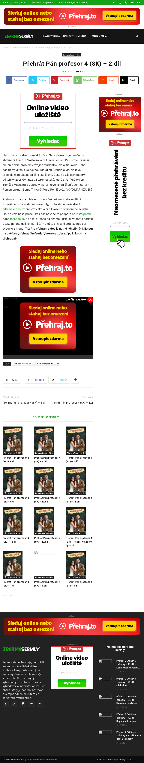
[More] (75, 380)
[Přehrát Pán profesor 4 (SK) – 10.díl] (48, 481)
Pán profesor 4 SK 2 (23, 363)
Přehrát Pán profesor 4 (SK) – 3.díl (24, 402)
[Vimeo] (126, 2)
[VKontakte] (132, 2)
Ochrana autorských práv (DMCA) (72, 2)
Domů (6, 47)
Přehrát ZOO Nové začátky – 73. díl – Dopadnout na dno (126, 717)
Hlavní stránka (51, 36)
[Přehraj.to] (72, 16)
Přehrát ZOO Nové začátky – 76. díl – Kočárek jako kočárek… (128, 664)
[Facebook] (114, 2)
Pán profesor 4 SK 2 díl (48, 363)
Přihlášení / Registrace (42, 2)
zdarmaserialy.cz (14, 209)
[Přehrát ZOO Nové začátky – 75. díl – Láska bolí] (106, 683)
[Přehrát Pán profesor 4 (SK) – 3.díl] (48, 565)
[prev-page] (5, 593)
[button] (136, 36)
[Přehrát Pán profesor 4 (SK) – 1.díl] (16, 565)
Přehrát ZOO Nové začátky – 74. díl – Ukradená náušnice (126, 700)
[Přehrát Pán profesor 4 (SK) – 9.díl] (16, 481)
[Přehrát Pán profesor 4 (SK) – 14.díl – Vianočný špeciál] (79, 521)
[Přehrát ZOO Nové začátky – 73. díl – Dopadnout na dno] (106, 719)
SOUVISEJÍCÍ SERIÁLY (46, 417)
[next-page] (11, 593)
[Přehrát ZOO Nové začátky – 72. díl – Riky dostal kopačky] (106, 737)
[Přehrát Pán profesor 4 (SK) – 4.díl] (79, 565)
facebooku (17, 219)
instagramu (83, 214)
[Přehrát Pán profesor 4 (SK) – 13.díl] (48, 521)
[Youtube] (138, 2)
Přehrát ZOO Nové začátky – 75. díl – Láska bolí (126, 682)
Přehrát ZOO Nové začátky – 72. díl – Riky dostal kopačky (128, 735)
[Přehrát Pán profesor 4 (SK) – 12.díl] (16, 521)
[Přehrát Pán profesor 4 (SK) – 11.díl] (79, 481)
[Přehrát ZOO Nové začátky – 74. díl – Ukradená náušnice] (106, 701)
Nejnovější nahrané (74, 36)
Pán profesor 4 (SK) (23, 47)
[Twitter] (120, 2)
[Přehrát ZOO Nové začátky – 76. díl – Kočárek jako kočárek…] (106, 665)
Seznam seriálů (100, 36)
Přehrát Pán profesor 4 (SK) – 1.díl (72, 402)
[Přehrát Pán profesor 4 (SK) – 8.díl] (79, 441)
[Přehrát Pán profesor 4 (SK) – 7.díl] (48, 441)
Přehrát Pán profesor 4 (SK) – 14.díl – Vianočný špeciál (79, 542)
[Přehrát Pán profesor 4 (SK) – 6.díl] (16, 441)
